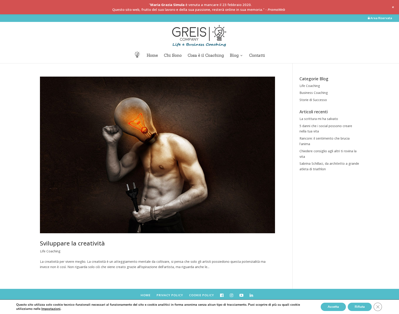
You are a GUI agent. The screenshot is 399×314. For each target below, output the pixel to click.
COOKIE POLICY (201, 295)
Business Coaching (313, 92)
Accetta (333, 307)
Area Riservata (381, 18)
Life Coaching (50, 251)
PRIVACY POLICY (170, 295)
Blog (234, 56)
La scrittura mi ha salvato (318, 119)
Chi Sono (173, 56)
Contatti (257, 56)
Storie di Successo (313, 100)
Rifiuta (360, 307)
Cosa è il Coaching (206, 56)
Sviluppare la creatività (72, 243)
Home (152, 56)
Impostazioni (50, 309)
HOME (146, 295)
